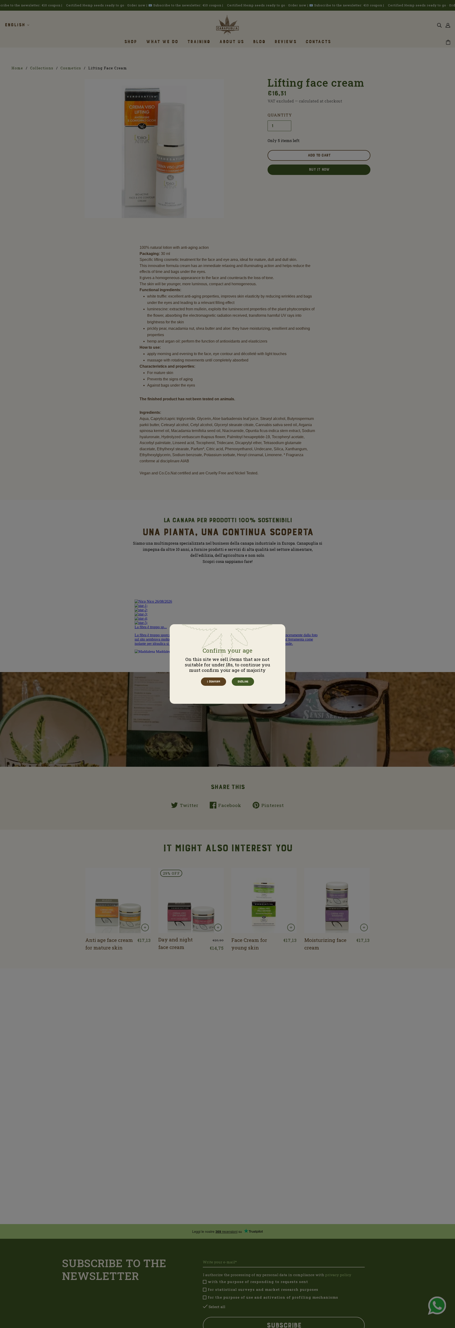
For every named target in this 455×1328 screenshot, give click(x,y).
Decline (242, 681)
